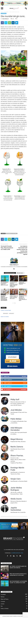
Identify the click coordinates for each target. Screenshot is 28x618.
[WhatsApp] (9, 22)
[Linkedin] (13, 22)
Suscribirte (23, 389)
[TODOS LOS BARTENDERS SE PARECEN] (23, 278)
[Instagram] (11, 556)
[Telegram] (16, 22)
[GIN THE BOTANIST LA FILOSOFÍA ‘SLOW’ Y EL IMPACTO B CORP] (5, 278)
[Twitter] (5, 22)
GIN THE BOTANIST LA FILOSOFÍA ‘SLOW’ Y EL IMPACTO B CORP (4, 284)
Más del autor (20, 272)
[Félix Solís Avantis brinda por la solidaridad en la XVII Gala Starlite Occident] (5, 576)
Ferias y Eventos (4, 608)
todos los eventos (5, 316)
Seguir (24, 379)
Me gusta (24, 376)
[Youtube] (20, 556)
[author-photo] (14, 260)
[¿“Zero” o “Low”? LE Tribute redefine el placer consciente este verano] (14, 292)
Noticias (2, 596)
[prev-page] (13, 303)
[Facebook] (2, 22)
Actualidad (6, 11)
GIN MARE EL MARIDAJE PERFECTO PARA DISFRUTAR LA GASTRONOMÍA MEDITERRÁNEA (4, 298)
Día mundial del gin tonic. (12, 233)
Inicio (2, 11)
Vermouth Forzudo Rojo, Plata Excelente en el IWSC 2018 (7, 247)
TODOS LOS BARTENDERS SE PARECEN (22, 283)
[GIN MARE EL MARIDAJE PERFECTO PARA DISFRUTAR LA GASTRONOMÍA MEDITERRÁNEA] (5, 292)
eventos (2, 603)
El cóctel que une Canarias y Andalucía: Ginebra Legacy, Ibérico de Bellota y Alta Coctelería (14, 284)
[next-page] (15, 303)
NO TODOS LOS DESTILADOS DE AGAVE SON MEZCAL (18, 566)
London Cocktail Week (6, 310)
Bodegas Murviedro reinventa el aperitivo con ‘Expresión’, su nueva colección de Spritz (23, 298)
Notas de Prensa (4, 599)
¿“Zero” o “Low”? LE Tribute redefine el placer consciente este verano (14, 297)
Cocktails (3, 601)
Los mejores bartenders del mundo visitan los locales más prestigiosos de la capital (22, 250)
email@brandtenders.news (17, 552)
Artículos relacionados (10, 272)
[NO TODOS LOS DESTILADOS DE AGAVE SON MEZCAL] (5, 568)
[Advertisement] (14, 217)
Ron (2, 606)
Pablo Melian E (5, 18)
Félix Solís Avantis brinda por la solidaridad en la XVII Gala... (18, 574)
